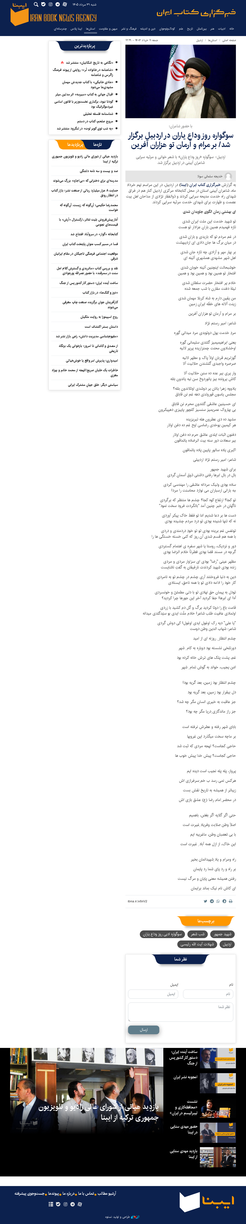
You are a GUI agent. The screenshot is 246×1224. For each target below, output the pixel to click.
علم (181, 28)
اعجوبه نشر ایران (185, 1077)
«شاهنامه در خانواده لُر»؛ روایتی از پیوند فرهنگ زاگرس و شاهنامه (83, 72)
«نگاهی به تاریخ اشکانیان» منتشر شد (89, 62)
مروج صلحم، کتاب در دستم (95, 121)
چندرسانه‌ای (60, 28)
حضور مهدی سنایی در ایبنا (183, 1129)
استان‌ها (90, 28)
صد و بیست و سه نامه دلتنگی (99, 171)
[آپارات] (80, 1204)
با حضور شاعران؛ (180, 126)
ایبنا (196, 13)
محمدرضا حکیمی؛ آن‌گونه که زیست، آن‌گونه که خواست (89, 208)
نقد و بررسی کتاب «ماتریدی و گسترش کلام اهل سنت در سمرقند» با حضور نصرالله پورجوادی (87, 271)
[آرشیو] (51, 1204)
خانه (231, 28)
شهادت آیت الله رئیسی (197, 944)
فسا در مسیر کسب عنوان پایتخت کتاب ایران (90, 244)
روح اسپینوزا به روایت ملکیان (99, 317)
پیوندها (53, 1194)
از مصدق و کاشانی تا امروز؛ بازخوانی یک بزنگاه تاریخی (88, 348)
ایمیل (174, 985)
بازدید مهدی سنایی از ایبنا (183, 1154)
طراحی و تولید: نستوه (117, 1217)
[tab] (97, 144)
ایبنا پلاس (76, 28)
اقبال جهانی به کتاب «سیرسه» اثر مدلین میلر (84, 94)
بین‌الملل (202, 28)
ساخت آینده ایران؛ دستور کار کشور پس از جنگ (89, 283)
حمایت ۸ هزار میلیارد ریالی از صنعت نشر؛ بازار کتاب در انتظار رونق (84, 193)
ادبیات (222, 28)
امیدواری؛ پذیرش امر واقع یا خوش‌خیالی (92, 360)
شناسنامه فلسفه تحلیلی (98, 114)
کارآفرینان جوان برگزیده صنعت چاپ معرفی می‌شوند (90, 305)
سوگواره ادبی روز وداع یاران (162, 934)
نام (231, 985)
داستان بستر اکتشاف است (101, 326)
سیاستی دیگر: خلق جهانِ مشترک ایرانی (93, 384)
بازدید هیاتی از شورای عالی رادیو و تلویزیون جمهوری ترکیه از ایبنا (85, 159)
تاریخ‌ (190, 28)
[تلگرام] (73, 1204)
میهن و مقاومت (108, 28)
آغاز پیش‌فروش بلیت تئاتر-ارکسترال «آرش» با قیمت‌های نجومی (88, 222)
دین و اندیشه (147, 28)
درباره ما (68, 1194)
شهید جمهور (222, 934)
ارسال (144, 1030)
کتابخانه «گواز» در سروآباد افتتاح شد (94, 234)
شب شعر (197, 934)
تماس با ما (86, 1194)
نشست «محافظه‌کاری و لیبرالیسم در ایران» (183, 1107)
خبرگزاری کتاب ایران (205, 185)
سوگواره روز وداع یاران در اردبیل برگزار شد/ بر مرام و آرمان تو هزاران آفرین (181, 140)
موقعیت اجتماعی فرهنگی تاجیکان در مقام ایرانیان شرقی (86, 256)
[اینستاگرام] (65, 1204)
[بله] (58, 1204)
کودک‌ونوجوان (167, 28)
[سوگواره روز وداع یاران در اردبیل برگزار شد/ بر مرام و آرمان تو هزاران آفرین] (180, 81)
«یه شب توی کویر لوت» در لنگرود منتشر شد (85, 128)
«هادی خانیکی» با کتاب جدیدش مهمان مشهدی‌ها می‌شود (87, 85)
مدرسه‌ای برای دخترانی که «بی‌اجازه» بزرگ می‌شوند (85, 180)
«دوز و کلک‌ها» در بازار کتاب (100, 292)
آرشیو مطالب (107, 1194)
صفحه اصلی (229, 40)
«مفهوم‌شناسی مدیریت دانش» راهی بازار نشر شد (87, 336)
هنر (212, 28)
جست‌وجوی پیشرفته (29, 1194)
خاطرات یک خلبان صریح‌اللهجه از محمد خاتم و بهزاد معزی (85, 373)
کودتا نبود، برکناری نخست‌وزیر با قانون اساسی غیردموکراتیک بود (83, 104)
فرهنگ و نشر (128, 28)
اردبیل (199, 40)
